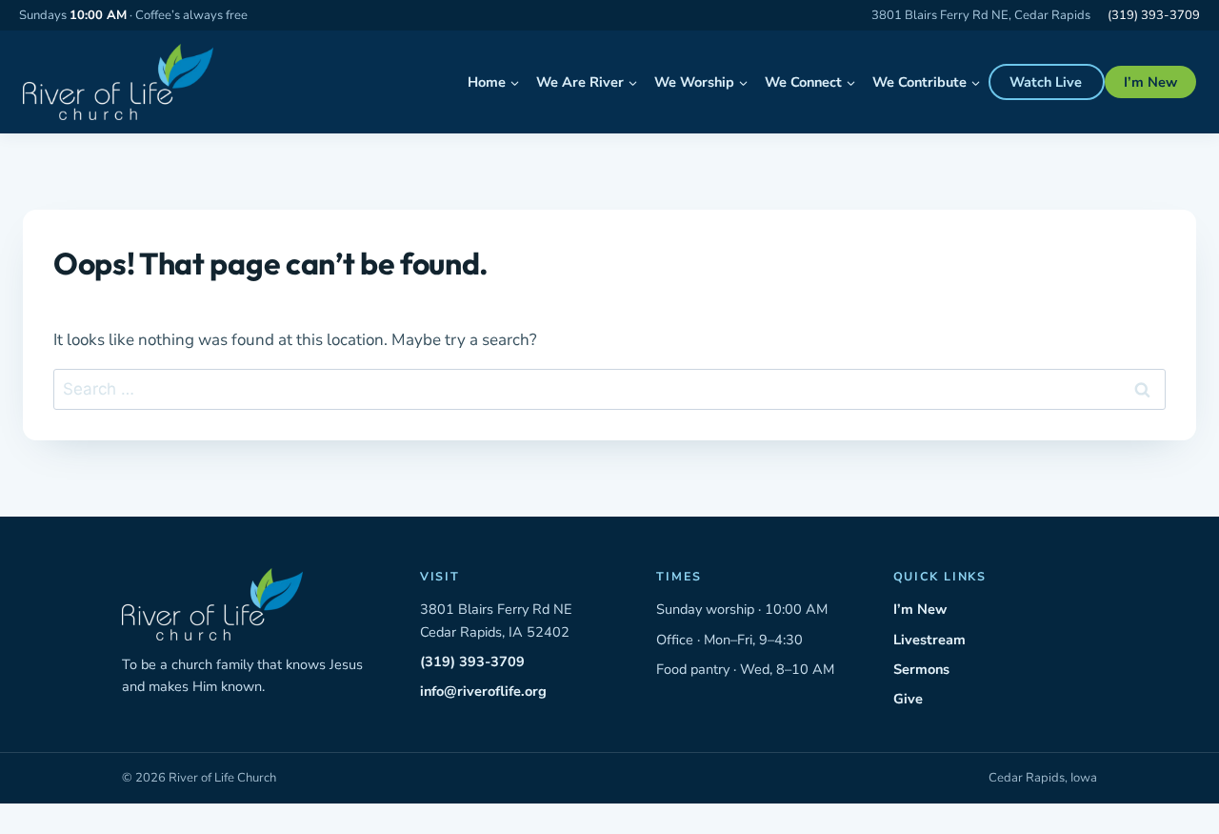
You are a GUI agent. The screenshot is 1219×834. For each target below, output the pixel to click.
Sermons (921, 669)
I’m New (1150, 82)
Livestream (929, 639)
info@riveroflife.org (483, 691)
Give (908, 698)
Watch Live (1045, 82)
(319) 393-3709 (1154, 15)
